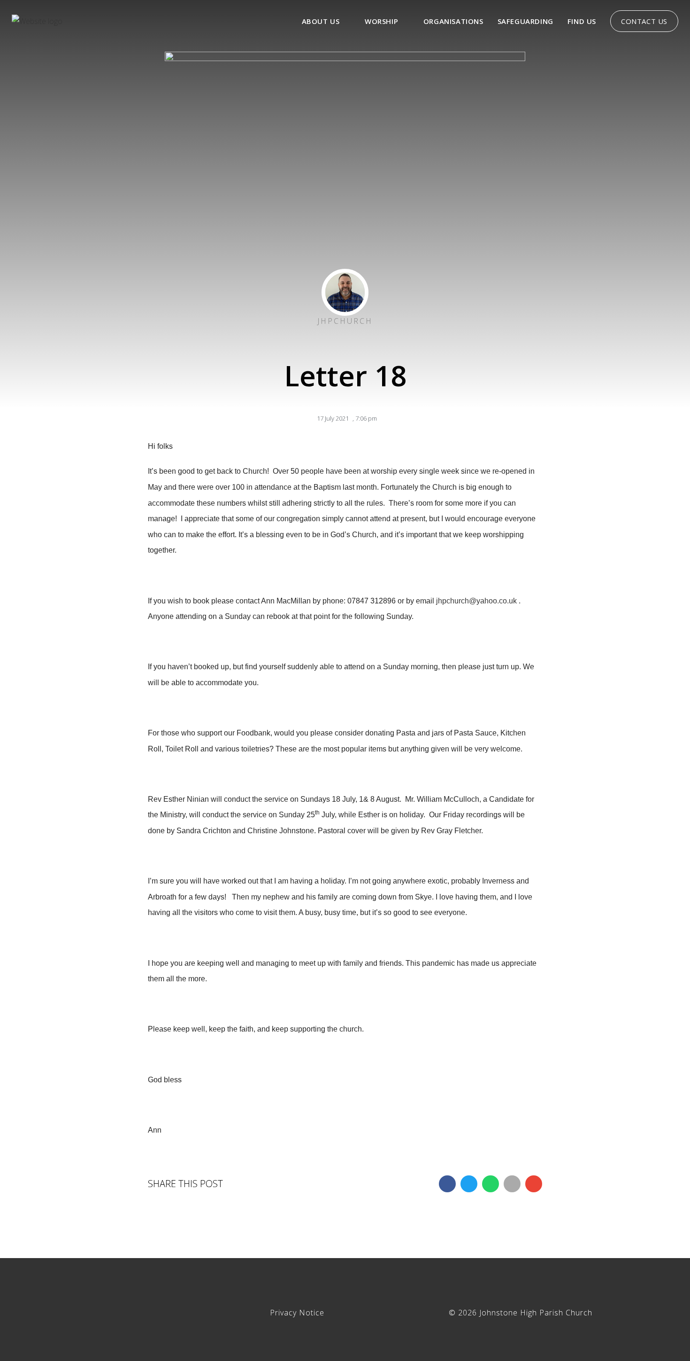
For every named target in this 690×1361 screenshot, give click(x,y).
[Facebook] (166, 1307)
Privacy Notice (297, 1312)
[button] (447, 1183)
